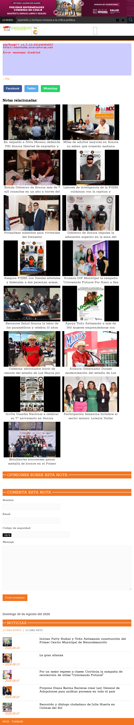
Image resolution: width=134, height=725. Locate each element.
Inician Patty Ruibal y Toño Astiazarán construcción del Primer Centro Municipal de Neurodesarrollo (82, 640)
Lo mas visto (34, 630)
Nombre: (8, 500)
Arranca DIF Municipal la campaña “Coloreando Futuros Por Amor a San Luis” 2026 (91, 282)
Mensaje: (8, 542)
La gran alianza (51, 655)
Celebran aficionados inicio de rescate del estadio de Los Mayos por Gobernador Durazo (32, 373)
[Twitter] (123, 19)
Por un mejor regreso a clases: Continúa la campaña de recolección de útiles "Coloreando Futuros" (80, 673)
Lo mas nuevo (12, 630)
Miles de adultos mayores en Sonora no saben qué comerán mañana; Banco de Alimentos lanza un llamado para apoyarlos (90, 148)
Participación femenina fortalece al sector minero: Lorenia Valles (91, 416)
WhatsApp (50, 88)
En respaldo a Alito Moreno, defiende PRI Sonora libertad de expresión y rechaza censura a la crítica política (32, 146)
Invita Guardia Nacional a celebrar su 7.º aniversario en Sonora (32, 416)
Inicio (6, 721)
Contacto (17, 721)
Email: (7, 514)
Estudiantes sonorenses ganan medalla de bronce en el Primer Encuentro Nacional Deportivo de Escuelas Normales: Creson (32, 466)
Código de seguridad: (17, 528)
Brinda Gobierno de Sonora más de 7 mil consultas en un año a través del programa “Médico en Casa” (32, 192)
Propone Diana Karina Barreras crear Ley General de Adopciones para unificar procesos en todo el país (79, 689)
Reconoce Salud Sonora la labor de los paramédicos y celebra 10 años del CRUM (32, 328)
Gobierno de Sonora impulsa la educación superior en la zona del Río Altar (90, 237)
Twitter (31, 88)
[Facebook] (117, 19)
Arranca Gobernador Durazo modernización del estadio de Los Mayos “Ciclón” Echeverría (90, 373)
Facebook (12, 88)
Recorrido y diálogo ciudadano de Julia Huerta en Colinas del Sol (77, 706)
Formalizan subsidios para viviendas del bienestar (32, 235)
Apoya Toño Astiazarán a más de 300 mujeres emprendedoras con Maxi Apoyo (90, 328)
